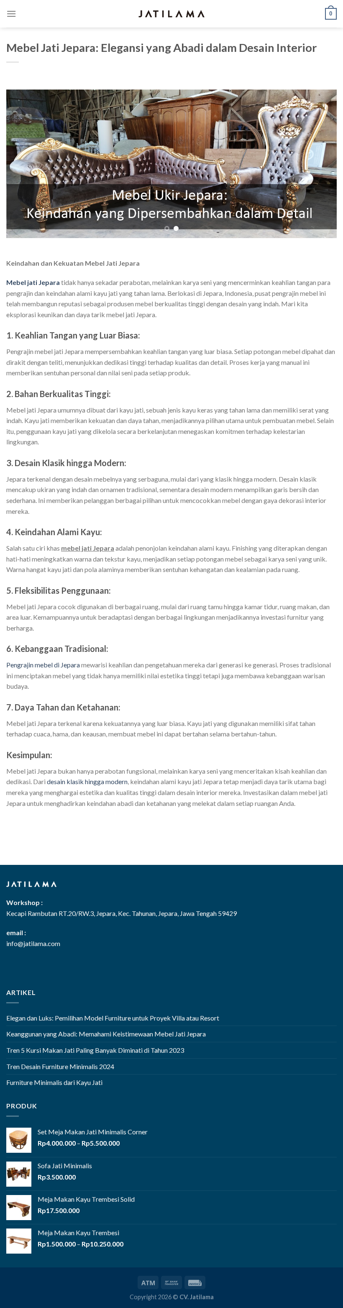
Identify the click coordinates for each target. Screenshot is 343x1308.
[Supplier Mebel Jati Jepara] (171, 14)
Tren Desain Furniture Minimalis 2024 (60, 1066)
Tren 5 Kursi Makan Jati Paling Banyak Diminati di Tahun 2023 (95, 1050)
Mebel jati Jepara (33, 282)
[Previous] (23, 164)
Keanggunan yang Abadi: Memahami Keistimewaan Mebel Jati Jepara (106, 1034)
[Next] (319, 164)
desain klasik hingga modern (87, 781)
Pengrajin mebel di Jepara (43, 665)
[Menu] (11, 13)
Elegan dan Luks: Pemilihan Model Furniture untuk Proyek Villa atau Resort (112, 1018)
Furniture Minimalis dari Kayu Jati (54, 1082)
